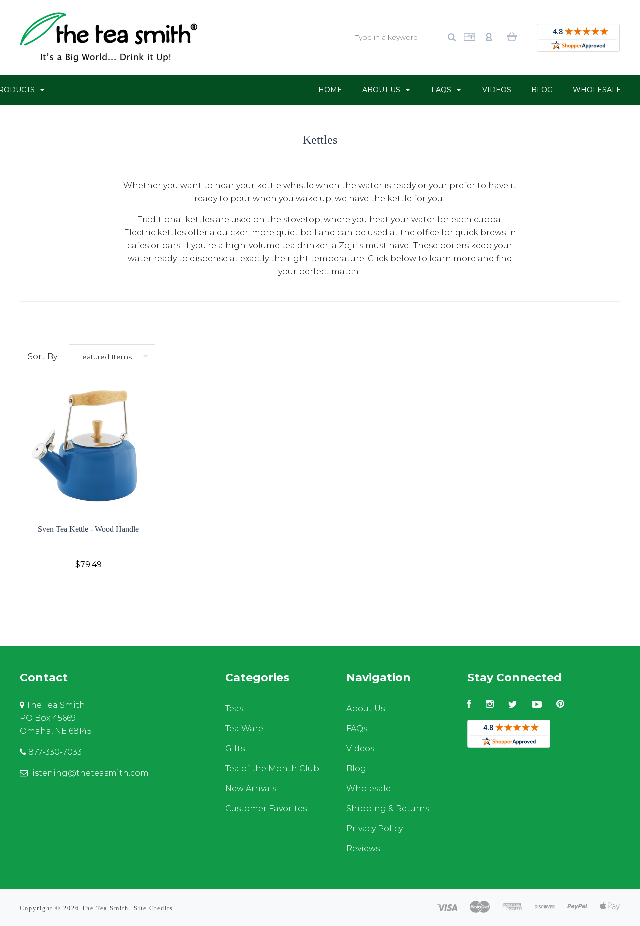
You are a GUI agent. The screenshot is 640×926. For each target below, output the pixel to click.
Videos (497, 89)
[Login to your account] (489, 36)
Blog (542, 89)
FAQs (443, 89)
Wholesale (597, 89)
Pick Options (89, 591)
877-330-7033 (54, 752)
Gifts (235, 748)
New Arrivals (251, 788)
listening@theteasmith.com (88, 773)
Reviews (363, 848)
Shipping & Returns (388, 808)
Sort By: (43, 356)
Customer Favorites (266, 808)
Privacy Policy (374, 828)
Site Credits (154, 908)
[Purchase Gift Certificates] (470, 39)
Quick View (88, 447)
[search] (452, 37)
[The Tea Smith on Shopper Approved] (578, 40)
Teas (235, 708)
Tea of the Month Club (273, 768)
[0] (512, 36)
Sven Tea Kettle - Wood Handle (88, 529)
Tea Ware (245, 728)
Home (330, 89)
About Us (382, 89)
